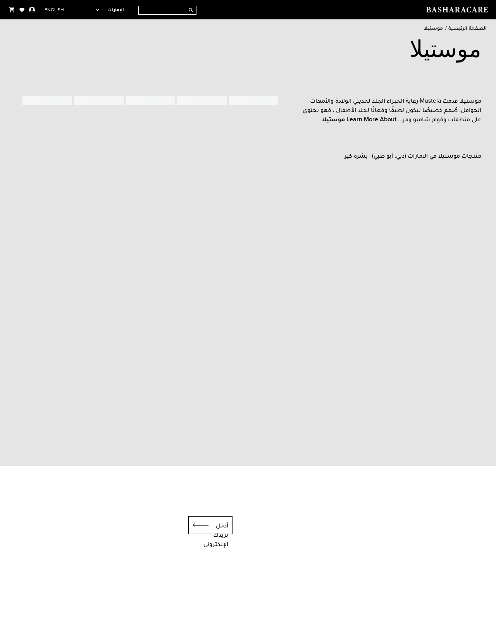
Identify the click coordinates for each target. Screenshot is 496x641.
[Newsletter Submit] (198, 525)
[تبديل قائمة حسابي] (32, 9)
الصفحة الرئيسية (467, 28)
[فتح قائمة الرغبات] (22, 9)
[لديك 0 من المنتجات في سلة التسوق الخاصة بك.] (12, 9)
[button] (359, 119)
